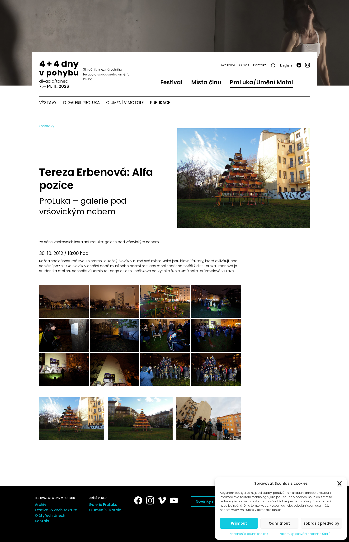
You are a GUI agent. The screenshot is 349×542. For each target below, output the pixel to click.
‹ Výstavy (46, 126)
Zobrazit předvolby (321, 523)
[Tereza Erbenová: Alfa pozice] (71, 418)
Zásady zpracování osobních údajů (304, 534)
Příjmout (239, 523)
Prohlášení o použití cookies (248, 534)
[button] (339, 483)
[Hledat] (273, 65)
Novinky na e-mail (213, 501)
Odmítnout (279, 523)
